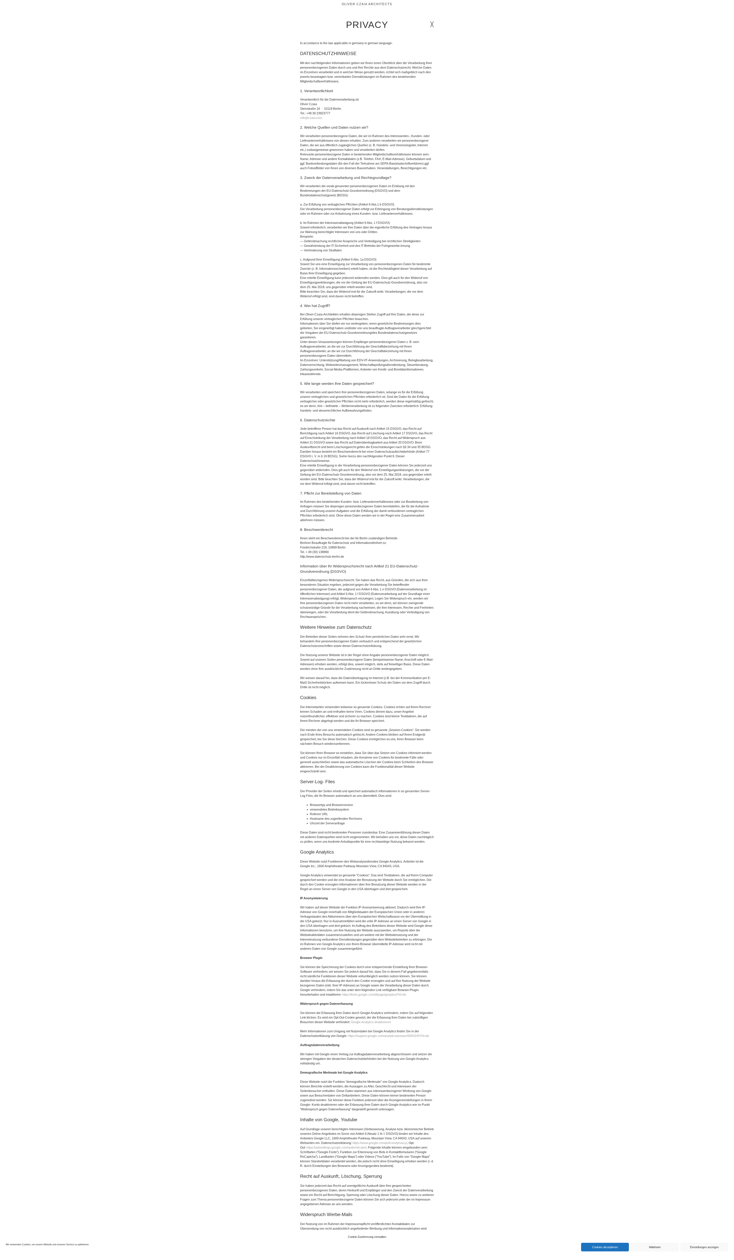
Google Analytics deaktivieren (371, 1022)
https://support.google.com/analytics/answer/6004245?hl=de (388, 1035)
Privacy (367, 25)
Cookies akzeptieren (605, 1247)
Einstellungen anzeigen (704, 1247)
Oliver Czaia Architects (367, 4)
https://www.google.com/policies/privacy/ (379, 1143)
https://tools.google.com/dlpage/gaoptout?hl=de (374, 994)
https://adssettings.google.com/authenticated (336, 1147)
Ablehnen (655, 1247)
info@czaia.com (311, 117)
